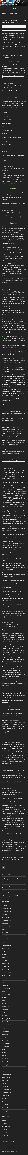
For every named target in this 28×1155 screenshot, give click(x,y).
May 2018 (4, 1037)
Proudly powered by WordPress (9, 1151)
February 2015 (6, 1111)
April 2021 (5, 982)
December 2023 (6, 920)
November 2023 (6, 923)
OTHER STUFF (6, 1132)
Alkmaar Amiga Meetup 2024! (10, 896)
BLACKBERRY (6, 1123)
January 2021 (5, 991)
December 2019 (6, 1009)
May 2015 (4, 1102)
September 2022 (6, 951)
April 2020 (5, 1003)
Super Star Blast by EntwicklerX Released (13, 883)
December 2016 (6, 1071)
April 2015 (5, 1105)
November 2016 (6, 1074)
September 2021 (6, 976)
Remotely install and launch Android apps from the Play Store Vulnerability (13, 695)
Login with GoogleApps (8, 1141)
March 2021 (5, 985)
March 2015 (5, 1108)
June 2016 (5, 1080)
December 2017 (6, 1046)
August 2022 (5, 954)
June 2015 (5, 1098)
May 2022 (4, 960)
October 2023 (6, 926)
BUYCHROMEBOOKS (7, 1126)
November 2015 (6, 1092)
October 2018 (5, 1028)
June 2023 (5, 933)
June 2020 (5, 1000)
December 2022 (6, 942)
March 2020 (5, 1006)
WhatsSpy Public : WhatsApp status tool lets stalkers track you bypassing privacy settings (13, 280)
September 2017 (6, 1049)
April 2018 (5, 1040)
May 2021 (4, 979)
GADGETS (5, 1129)
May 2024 (5, 914)
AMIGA (4, 1120)
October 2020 (6, 994)
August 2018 (5, 1031)
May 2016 (4, 1083)
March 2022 (5, 963)
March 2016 (5, 1086)
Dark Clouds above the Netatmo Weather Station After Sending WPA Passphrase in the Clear (13, 292)
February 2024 (6, 917)
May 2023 (5, 936)
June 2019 (5, 1016)
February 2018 (6, 1043)
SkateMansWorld (12, 2)
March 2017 (5, 1062)
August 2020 (5, 997)
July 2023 (4, 930)
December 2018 (6, 1025)
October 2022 (6, 948)
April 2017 (5, 1058)
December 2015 (6, 1089)
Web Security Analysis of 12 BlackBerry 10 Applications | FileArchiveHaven (12, 793)
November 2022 (6, 945)
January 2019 (5, 1022)
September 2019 (6, 1012)
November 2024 (6, 911)
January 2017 (5, 1068)
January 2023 (5, 939)
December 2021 (6, 972)
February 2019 (6, 1019)
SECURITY (5, 1135)
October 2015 (5, 1095)
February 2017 (6, 1065)
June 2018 (5, 1034)
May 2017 (4, 1055)
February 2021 (6, 988)
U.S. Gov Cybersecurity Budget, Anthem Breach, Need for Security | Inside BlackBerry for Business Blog (14, 683)
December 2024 (6, 908)
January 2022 (5, 969)
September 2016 (6, 1077)
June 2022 (5, 957)
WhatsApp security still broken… (13, 212)
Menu (14, 8)
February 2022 (6, 966)
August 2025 (5, 905)
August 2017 (5, 1052)
